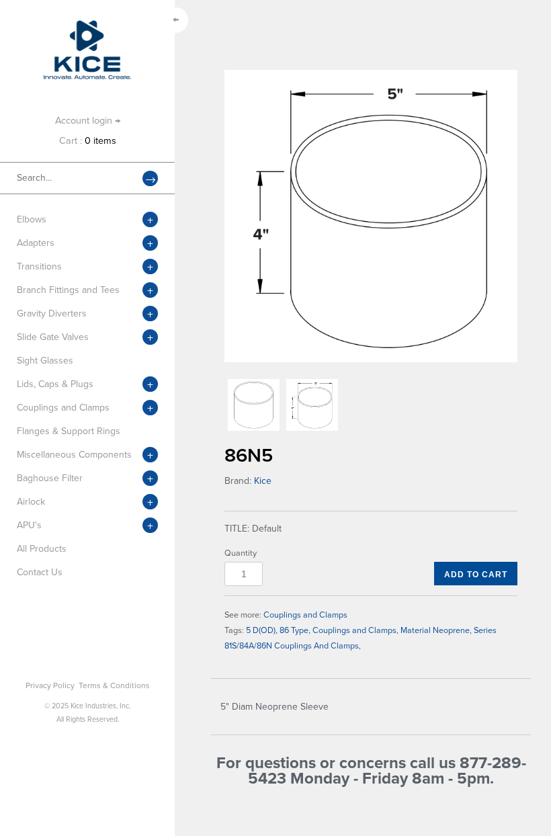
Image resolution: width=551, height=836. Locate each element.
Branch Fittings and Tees (68, 290)
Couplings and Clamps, (355, 630)
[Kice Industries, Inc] (87, 26)
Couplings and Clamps (63, 407)
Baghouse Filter (50, 478)
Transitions (39, 266)
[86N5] (370, 216)
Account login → (87, 120)
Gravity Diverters (52, 313)
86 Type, (295, 630)
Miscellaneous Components (74, 454)
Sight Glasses (45, 360)
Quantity (240, 553)
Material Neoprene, (436, 630)
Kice (262, 481)
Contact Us (39, 572)
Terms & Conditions (114, 685)
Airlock (31, 501)
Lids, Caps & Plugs (55, 384)
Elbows (31, 219)
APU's (29, 525)
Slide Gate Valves (53, 337)
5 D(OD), (262, 630)
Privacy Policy (50, 685)
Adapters (35, 243)
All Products (42, 548)
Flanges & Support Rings (68, 431)
